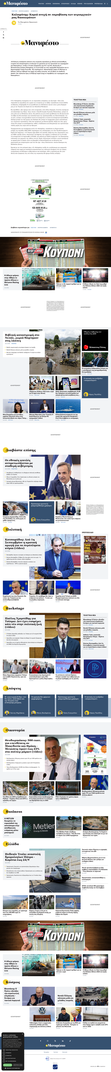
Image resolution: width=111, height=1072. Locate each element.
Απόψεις (13, 688)
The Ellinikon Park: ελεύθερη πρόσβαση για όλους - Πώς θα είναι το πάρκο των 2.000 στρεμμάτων (68, 833)
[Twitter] (55, 1040)
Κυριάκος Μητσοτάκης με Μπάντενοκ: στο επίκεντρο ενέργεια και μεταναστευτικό (68, 518)
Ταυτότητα (56, 1052)
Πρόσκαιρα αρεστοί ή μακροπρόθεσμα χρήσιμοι (41, 505)
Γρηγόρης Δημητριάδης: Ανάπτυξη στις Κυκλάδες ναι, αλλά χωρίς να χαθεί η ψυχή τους (14, 518)
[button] (13, 1068)
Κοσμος (79, 3)
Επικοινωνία (64, 1052)
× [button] (22, 1034)
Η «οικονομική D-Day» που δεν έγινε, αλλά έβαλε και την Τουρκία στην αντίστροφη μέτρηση (15, 700)
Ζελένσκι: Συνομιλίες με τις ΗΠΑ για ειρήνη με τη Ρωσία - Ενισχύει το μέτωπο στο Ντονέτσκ (68, 1024)
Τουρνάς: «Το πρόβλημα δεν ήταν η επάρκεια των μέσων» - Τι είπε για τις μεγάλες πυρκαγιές (41, 598)
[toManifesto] (15, 3)
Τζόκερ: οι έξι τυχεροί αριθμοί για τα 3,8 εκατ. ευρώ (68, 285)
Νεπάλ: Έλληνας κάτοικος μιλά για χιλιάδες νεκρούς (84, 113)
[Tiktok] (70, 1040)
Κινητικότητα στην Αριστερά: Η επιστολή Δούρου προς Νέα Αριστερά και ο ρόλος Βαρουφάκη (40, 676)
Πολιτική (14, 529)
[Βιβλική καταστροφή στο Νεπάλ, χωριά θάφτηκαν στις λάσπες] (55, 352)
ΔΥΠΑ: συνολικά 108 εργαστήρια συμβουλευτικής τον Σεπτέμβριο (93, 887)
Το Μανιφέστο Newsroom (27, 22)
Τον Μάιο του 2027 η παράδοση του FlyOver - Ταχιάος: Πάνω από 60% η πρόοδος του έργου (15, 798)
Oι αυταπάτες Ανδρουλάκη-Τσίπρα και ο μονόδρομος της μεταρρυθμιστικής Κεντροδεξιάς (95, 370)
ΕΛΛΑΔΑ (81, 124)
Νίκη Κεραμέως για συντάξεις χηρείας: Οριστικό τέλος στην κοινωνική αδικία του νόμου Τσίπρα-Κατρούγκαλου (15, 417)
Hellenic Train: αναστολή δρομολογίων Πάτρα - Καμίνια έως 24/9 (84, 121)
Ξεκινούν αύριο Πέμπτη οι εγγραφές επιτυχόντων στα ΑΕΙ (94, 850)
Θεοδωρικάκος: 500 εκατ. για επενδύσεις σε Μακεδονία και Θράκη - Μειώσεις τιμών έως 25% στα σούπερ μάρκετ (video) (23, 746)
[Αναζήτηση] (107, 4)
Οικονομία (15, 730)
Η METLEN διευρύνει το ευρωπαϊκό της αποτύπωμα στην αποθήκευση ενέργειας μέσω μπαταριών (11, 825)
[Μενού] (104, 3)
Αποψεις (48, 3)
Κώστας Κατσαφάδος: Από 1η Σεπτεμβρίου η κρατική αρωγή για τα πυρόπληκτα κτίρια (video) (84, 130)
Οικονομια (56, 3)
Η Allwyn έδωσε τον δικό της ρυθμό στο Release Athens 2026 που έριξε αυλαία (95, 285)
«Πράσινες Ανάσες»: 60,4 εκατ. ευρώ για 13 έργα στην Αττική (41, 392)
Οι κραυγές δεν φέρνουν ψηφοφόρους (40, 698)
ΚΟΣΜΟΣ (81, 109)
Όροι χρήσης (46, 1052)
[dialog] (13, 1051)
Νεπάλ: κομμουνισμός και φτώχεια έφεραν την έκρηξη (20, 347)
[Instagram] (47, 1040)
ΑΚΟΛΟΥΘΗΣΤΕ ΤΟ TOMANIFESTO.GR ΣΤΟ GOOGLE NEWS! (27, 232)
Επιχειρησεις (65, 3)
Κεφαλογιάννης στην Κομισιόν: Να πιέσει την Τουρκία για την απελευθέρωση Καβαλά (14, 598)
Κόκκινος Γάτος (97, 347)
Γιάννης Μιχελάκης (17, 713)
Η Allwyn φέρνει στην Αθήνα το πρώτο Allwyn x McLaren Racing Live (11, 280)
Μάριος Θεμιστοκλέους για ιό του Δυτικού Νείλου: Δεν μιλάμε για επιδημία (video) (93, 859)
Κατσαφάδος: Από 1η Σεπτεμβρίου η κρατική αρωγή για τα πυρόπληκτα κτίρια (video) (22, 544)
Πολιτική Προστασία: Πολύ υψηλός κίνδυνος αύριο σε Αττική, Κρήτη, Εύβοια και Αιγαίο (67, 912)
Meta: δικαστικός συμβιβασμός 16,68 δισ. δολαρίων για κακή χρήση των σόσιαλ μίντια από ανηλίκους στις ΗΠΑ (68, 394)
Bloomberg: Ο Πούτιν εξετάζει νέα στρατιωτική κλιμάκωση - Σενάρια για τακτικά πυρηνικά (84, 105)
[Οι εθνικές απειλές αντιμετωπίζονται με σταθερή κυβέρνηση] (55, 477)
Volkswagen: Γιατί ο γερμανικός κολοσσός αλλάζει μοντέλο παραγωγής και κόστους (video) (40, 1024)
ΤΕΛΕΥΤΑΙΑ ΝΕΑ (80, 100)
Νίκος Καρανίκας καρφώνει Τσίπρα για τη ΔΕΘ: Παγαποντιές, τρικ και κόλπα (15, 676)
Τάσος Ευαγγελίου (43, 520)
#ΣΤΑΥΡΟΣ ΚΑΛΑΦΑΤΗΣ (24, 11)
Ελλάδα (12, 844)
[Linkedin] (3, 37)
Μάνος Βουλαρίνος (43, 713)
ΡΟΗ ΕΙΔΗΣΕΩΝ (88, 3)
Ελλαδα (73, 3)
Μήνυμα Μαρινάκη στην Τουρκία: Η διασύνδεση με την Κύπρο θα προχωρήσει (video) (41, 416)
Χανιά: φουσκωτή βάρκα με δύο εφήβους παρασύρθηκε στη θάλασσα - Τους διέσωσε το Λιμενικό (95, 869)
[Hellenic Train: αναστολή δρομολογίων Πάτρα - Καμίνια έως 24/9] (55, 871)
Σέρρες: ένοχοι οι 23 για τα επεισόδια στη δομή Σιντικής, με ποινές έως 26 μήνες (40, 912)
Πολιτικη (41, 3)
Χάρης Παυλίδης (95, 394)
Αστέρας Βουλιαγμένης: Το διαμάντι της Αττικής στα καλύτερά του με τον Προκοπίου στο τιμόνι (95, 833)
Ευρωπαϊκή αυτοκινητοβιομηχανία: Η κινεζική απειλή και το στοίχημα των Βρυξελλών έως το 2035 (41, 798)
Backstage (15, 608)
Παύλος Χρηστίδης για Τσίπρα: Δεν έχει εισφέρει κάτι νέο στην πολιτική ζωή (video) (23, 622)
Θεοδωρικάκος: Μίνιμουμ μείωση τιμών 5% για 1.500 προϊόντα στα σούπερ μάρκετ (93, 793)
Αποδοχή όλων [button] (8, 1065)
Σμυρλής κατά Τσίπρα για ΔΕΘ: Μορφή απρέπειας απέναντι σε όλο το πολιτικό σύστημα (68, 598)
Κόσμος (13, 982)
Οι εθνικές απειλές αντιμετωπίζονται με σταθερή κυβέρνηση (19, 463)
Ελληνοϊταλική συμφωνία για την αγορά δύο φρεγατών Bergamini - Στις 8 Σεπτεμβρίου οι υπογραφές (67, 416)
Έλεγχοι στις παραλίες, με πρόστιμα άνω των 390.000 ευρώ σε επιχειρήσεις (15, 912)
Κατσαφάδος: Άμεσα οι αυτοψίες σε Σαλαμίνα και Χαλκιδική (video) (24, 554)
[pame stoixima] (55, 252)
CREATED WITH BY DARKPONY (97, 1066)
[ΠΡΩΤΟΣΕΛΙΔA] (95, 549)
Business (14, 811)
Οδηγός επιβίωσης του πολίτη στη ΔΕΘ (92, 333)
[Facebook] (40, 1040)
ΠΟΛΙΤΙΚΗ (14, 11)
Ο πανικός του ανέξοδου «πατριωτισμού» (93, 379)
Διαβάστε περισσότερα (15, 1046)
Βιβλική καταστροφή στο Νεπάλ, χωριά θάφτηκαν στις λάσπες (22, 337)
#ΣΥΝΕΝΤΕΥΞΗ (34, 11)
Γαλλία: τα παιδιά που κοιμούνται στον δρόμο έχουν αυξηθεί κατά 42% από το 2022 (95, 1024)
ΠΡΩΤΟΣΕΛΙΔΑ (98, 3)
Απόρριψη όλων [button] (18, 1065)
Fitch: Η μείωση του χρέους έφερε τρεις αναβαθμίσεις (67, 798)
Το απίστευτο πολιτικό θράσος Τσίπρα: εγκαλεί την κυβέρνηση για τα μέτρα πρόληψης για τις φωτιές (67, 676)
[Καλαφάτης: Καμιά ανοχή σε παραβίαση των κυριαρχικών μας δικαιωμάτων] (3, 31)
